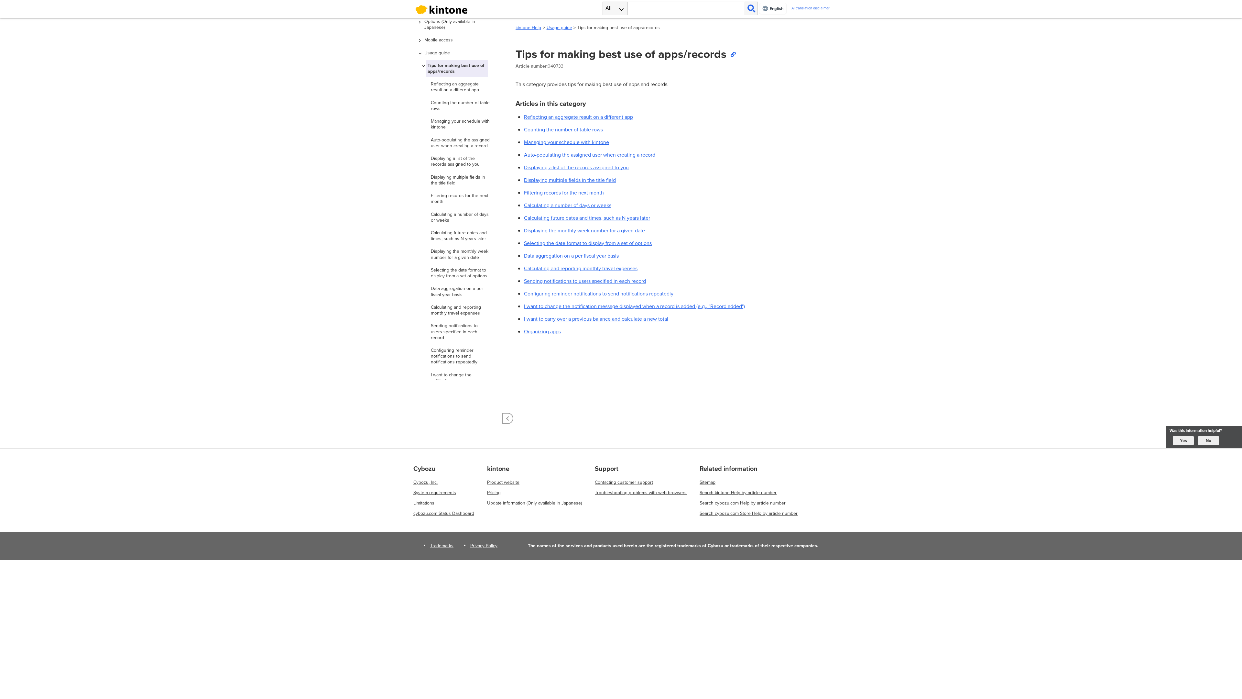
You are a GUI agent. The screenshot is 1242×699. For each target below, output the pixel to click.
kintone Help (528, 27)
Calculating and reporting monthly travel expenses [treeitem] (456, 310)
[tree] (459, 199)
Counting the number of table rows (563, 129)
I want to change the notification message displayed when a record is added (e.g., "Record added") (634, 306)
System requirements (434, 492)
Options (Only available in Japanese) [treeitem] (449, 24)
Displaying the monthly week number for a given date (584, 230)
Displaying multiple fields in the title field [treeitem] (458, 180)
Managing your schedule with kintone (566, 142)
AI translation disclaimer (810, 8)
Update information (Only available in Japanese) (534, 503)
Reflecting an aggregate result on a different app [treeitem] (455, 87)
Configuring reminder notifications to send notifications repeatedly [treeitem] (454, 356)
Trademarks (441, 545)
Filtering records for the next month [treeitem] (459, 198)
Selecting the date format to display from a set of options (588, 243)
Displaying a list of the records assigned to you (576, 167)
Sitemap (707, 482)
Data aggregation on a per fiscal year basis (571, 256)
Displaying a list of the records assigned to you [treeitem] (455, 161)
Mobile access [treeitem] (438, 40)
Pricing (494, 492)
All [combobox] (608, 8)
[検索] (751, 8)
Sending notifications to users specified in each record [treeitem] (454, 331)
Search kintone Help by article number (738, 492)
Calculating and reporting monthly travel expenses (580, 268)
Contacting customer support (624, 482)
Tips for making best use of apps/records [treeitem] (456, 68)
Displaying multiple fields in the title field (570, 180)
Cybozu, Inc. (425, 482)
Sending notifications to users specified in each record (585, 281)
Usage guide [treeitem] (437, 53)
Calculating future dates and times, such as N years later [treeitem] (459, 235)
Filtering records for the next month (564, 192)
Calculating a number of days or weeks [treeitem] (460, 217)
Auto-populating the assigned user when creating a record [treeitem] (460, 143)
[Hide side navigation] (507, 418)
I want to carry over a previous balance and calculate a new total (596, 319)
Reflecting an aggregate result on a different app (578, 117)
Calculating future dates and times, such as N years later (587, 218)
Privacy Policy (483, 545)
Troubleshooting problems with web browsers (641, 492)
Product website (503, 482)
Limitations (423, 503)
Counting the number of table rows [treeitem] (460, 105)
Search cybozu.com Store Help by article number (749, 513)
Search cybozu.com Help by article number (743, 503)
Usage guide (559, 27)
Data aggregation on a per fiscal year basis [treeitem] (457, 291)
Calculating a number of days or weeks (567, 205)
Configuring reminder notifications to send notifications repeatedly (598, 293)
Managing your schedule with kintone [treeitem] (460, 124)
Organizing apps (542, 331)
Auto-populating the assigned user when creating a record (589, 155)
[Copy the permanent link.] (733, 54)
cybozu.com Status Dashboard (443, 513)
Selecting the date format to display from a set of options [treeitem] (459, 273)
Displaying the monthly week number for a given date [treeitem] (459, 254)
